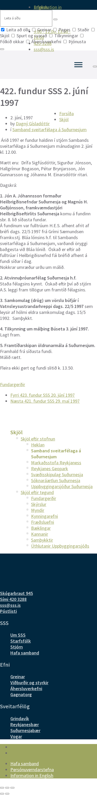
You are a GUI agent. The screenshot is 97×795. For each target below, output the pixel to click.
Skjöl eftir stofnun (38, 439)
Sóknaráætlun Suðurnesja (55, 480)
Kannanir (39, 534)
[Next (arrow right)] (7, 793)
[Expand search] (95, 66)
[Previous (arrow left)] (2, 793)
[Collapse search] (2, 49)
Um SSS (18, 635)
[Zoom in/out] (12, 788)
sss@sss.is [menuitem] (44, 49)
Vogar (16, 736)
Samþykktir (42, 540)
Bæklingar (41, 528)
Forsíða (66, 113)
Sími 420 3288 (13, 599)
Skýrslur (38, 504)
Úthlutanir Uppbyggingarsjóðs (60, 546)
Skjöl (64, 119)
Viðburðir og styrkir (29, 683)
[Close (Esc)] (2, 788)
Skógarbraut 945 (16, 593)
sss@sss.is (10, 605)
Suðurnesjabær (25, 730)
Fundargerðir (12, 384)
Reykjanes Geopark (49, 469)
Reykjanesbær (24, 724)
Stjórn (16, 647)
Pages (64, 30)
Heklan (37, 445)
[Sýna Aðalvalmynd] (78, 64)
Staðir (83, 30)
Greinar (44, 30)
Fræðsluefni (42, 522)
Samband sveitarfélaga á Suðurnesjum (49, 129)
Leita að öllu (18, 30)
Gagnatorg (21, 694)
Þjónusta (77, 42)
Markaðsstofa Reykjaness (56, 463)
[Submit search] (55, 19)
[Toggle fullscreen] (7, 788)
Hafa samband (24, 653)
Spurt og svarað (32, 36)
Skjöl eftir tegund (37, 492)
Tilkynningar (66, 36)
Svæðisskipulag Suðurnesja (57, 474)
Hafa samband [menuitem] (24, 764)
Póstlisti (8, 611)
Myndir (37, 510)
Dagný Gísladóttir (33, 124)
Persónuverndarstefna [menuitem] (32, 769)
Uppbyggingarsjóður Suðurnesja (62, 486)
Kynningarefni (44, 516)
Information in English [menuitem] (48, 7)
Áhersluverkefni (46, 42)
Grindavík (19, 719)
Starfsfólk (20, 641)
